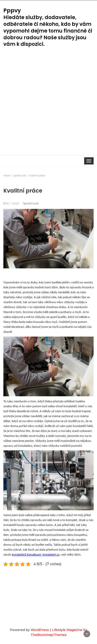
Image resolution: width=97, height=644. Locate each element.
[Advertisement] (48, 105)
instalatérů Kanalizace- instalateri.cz (36, 554)
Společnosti (31, 203)
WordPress (40, 630)
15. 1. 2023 (12, 203)
